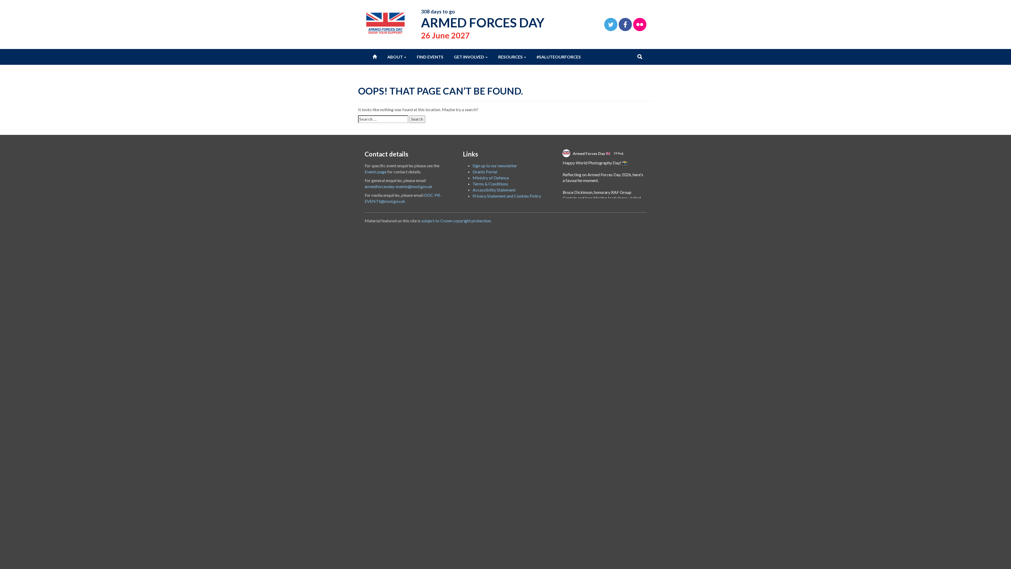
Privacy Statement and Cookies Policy (507, 195)
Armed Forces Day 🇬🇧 (591, 153)
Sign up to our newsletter (495, 165)
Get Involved (469, 56)
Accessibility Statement (494, 189)
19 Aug (618, 153)
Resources (510, 56)
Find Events (430, 56)
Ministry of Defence (491, 177)
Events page (375, 171)
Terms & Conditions (490, 183)
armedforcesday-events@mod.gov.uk (398, 186)
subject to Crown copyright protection (456, 220)
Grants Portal (485, 171)
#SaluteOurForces (559, 56)
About (395, 56)
